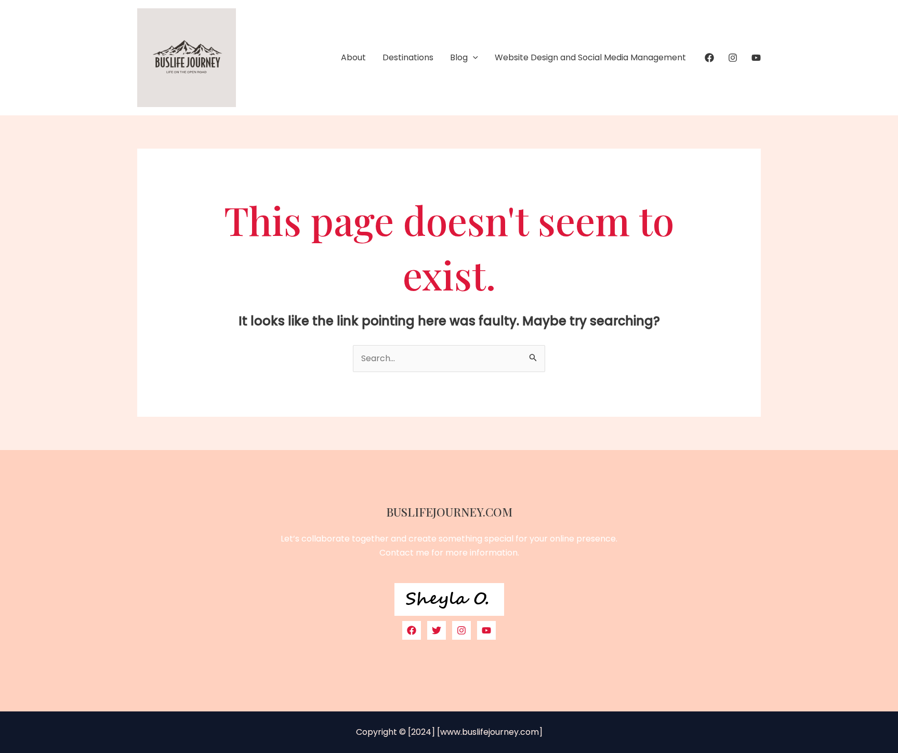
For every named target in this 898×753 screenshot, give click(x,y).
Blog (459, 57)
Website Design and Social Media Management (590, 57)
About (353, 57)
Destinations (407, 57)
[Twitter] (436, 630)
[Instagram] (732, 57)
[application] (473, 57)
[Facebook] (709, 57)
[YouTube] (756, 57)
